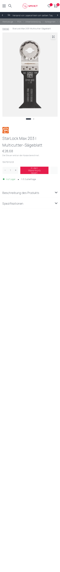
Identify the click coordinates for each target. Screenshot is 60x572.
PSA (19, 21)
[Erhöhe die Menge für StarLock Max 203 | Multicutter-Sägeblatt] (15, 170)
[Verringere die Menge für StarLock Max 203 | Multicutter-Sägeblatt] (5, 170)
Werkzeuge (7, 21)
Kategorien (50, 21)
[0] (55, 6)
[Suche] (10, 6)
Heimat (5, 28)
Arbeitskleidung (33, 21)
